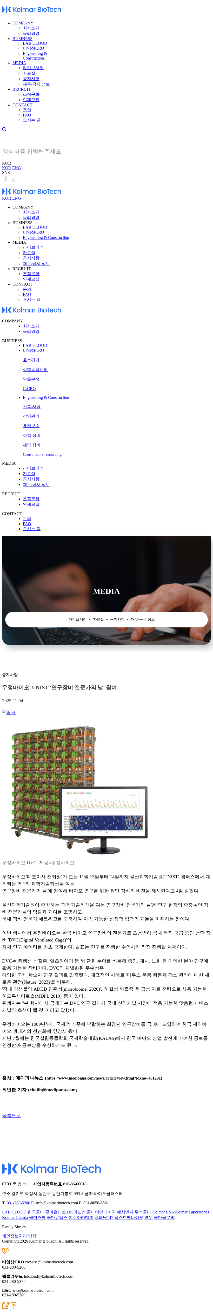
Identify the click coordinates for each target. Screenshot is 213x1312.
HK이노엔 (76, 1212)
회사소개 (31, 28)
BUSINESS (22, 38)
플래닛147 (104, 1217)
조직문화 (31, 94)
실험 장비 (32, 435)
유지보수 (31, 426)
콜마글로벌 (164, 1217)
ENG (16, 168)
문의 (27, 110)
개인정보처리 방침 (19, 1236)
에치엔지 (125, 1212)
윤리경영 (31, 33)
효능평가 (31, 360)
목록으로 (11, 1115)
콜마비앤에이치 (101, 1212)
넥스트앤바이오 (128, 1217)
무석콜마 (143, 1212)
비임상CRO (33, 48)
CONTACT (22, 105)
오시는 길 (32, 120)
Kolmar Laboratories (192, 1212)
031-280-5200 (18, 1203)
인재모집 (31, 100)
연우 (148, 1217)
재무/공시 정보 (36, 84)
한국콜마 (36, 1212)
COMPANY (23, 23)
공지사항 (31, 78)
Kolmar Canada (15, 1217)
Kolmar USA (163, 1212)
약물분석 (31, 379)
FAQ (27, 115)
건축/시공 (32, 406)
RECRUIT (21, 89)
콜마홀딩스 (55, 1212)
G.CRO (29, 388)
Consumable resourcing (42, 454)
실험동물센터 (35, 369)
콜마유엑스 (57, 1217)
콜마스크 (37, 1217)
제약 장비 (32, 445)
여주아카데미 (81, 1217)
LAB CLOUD (35, 43)
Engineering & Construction (35, 55)
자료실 (29, 73)
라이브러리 (33, 68)
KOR (6, 168)
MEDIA (19, 63)
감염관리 (31, 416)
